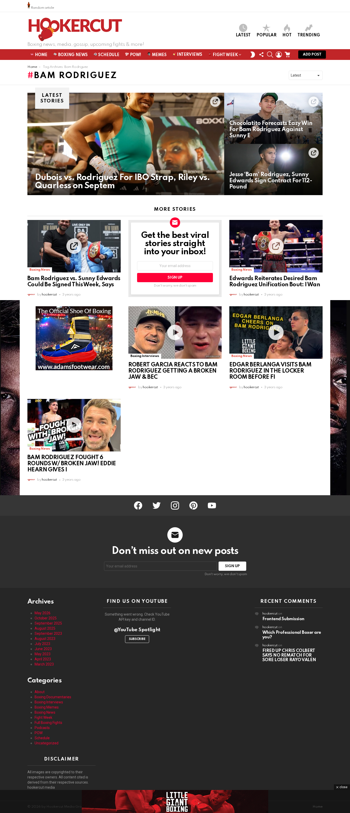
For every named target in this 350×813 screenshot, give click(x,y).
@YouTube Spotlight (137, 629)
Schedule (108, 55)
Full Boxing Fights (48, 723)
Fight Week (225, 55)
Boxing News (72, 55)
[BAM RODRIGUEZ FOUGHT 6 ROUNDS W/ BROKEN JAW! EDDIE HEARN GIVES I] (74, 425)
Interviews (189, 55)
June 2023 (43, 649)
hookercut (269, 613)
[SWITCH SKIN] (253, 54)
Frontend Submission (283, 619)
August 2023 (45, 639)
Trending (308, 35)
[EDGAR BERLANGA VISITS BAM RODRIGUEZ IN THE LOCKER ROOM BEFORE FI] (276, 332)
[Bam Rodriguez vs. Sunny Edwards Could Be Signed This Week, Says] (74, 246)
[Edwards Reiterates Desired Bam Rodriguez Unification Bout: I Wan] (276, 246)
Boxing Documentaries (53, 697)
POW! (135, 55)
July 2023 (42, 644)
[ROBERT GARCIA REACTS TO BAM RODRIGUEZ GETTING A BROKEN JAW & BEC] (175, 332)
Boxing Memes (47, 707)
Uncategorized (46, 743)
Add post (312, 54)
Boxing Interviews (144, 356)
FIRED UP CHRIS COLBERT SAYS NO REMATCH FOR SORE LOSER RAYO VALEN (289, 655)
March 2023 (44, 664)
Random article (42, 7)
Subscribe (137, 639)
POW (39, 733)
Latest (243, 35)
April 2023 (43, 659)
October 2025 (46, 618)
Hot (287, 35)
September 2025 (48, 623)
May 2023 (42, 654)
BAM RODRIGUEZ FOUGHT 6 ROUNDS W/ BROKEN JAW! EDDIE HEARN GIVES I (71, 464)
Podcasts (42, 728)
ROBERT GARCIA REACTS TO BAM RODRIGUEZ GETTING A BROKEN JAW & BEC (173, 371)
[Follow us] (261, 54)
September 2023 (48, 633)
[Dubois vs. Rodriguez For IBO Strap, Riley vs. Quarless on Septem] (125, 144)
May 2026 (42, 613)
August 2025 (45, 628)
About (40, 692)
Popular (266, 35)
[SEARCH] (270, 54)
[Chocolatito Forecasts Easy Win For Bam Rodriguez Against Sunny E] (273, 118)
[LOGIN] (279, 54)
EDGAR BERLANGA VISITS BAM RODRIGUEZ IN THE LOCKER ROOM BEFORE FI (270, 371)
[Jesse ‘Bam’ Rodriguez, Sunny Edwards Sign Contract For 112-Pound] (273, 169)
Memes (158, 55)
